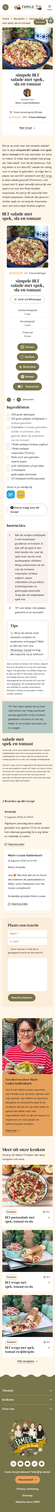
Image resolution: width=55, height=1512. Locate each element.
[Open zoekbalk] (5, 7)
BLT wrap (46, 176)
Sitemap (27, 1495)
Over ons (11, 1130)
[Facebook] (20, 1464)
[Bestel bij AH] (11, 494)
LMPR (36, 1502)
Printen (29, 347)
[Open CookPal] (51, 21)
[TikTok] (35, 1464)
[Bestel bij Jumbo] (21, 494)
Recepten (19, 18)
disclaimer (16, 684)
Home (5, 18)
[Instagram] (13, 1464)
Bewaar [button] (29, 376)
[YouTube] (27, 1464)
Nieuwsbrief (25, 1479)
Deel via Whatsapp (29, 299)
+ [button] (18, 399)
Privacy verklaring (27, 1489)
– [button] (9, 399)
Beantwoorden (16, 844)
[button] (10, 117)
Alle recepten (25, 1361)
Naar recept (25, 127)
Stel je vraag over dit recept (24, 510)
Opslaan (30, 357)
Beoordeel (29, 366)
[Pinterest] (42, 1464)
